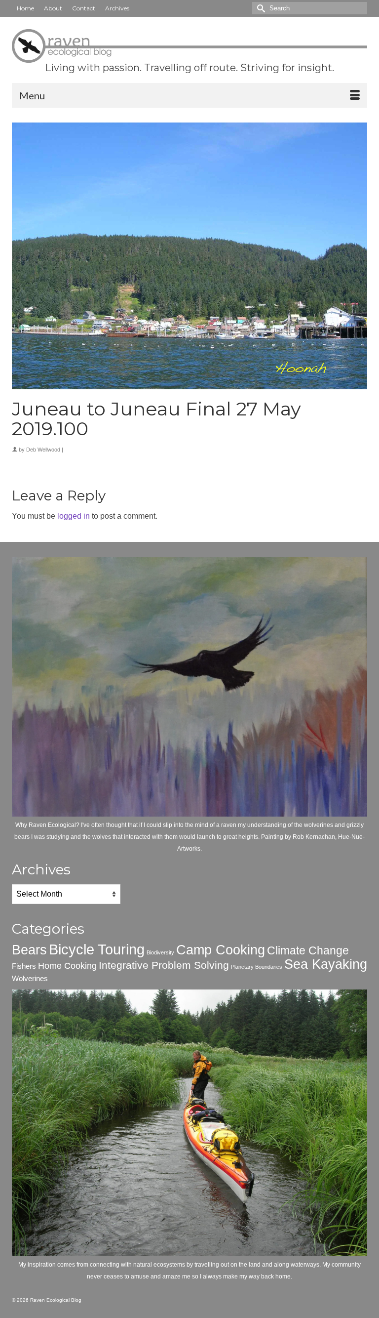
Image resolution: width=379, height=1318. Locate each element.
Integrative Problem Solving (164, 965)
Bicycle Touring (97, 949)
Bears (29, 950)
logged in (73, 516)
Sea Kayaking (325, 964)
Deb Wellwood (43, 450)
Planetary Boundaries (256, 967)
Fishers (24, 966)
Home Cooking (67, 965)
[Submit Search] (259, 8)
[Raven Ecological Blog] (189, 46)
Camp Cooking (220, 950)
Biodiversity (160, 952)
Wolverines (30, 978)
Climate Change (308, 950)
